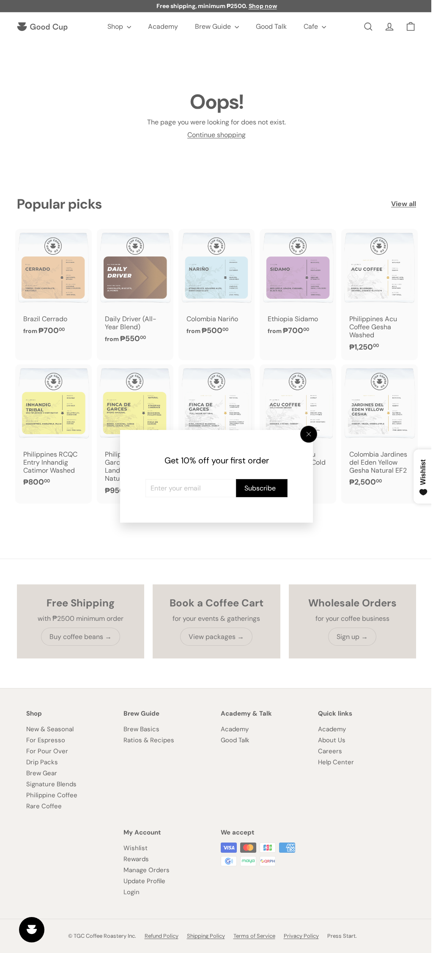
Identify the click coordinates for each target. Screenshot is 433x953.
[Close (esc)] (305, 434)
